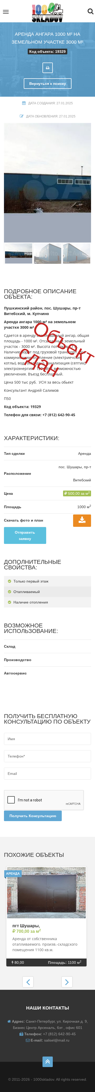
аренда (13, 873)
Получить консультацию (33, 816)
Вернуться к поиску (47, 83)
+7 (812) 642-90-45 (58, 414)
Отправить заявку (25, 535)
